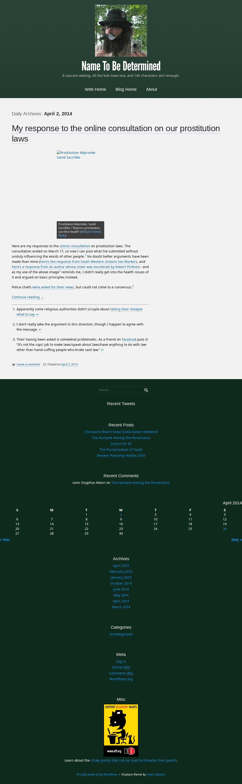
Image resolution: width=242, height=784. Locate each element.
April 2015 (121, 565)
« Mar (5, 539)
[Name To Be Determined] (121, 31)
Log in (121, 661)
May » (236, 539)
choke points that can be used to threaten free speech (134, 760)
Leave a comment (28, 364)
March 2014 (121, 607)
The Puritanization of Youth (121, 449)
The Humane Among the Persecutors (121, 437)
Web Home (95, 89)
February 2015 (121, 571)
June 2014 (121, 589)
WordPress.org (121, 679)
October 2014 (121, 583)
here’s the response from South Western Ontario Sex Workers (88, 261)
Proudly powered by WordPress (97, 774)
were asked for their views (53, 287)
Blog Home (126, 89)
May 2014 (121, 595)
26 (225, 528)
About (151, 89)
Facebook (129, 339)
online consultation (75, 246)
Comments (121, 673)
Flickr (61, 236)
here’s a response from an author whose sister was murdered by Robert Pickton (75, 266)
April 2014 (121, 601)
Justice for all (121, 443)
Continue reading (28, 297)
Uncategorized (121, 634)
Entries (121, 667)
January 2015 (121, 577)
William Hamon (91, 232)
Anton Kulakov (156, 774)
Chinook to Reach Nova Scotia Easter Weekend (121, 431)
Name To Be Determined (121, 66)
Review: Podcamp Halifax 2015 (121, 455)
